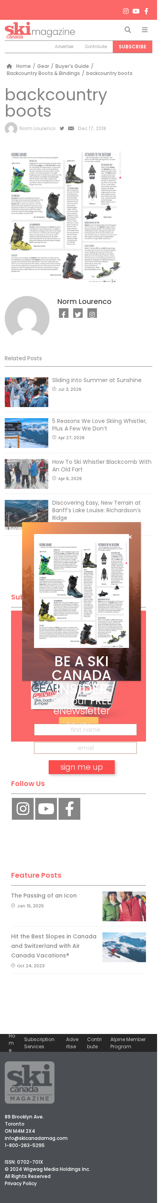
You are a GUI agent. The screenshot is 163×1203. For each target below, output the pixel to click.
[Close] (130, 537)
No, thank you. (81, 790)
